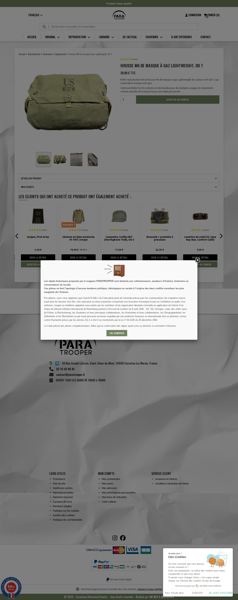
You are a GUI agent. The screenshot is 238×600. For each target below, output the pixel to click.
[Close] (197, 260)
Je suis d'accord (221, 593)
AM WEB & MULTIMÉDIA (210, 586)
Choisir (197, 593)
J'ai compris (116, 333)
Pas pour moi (174, 593)
